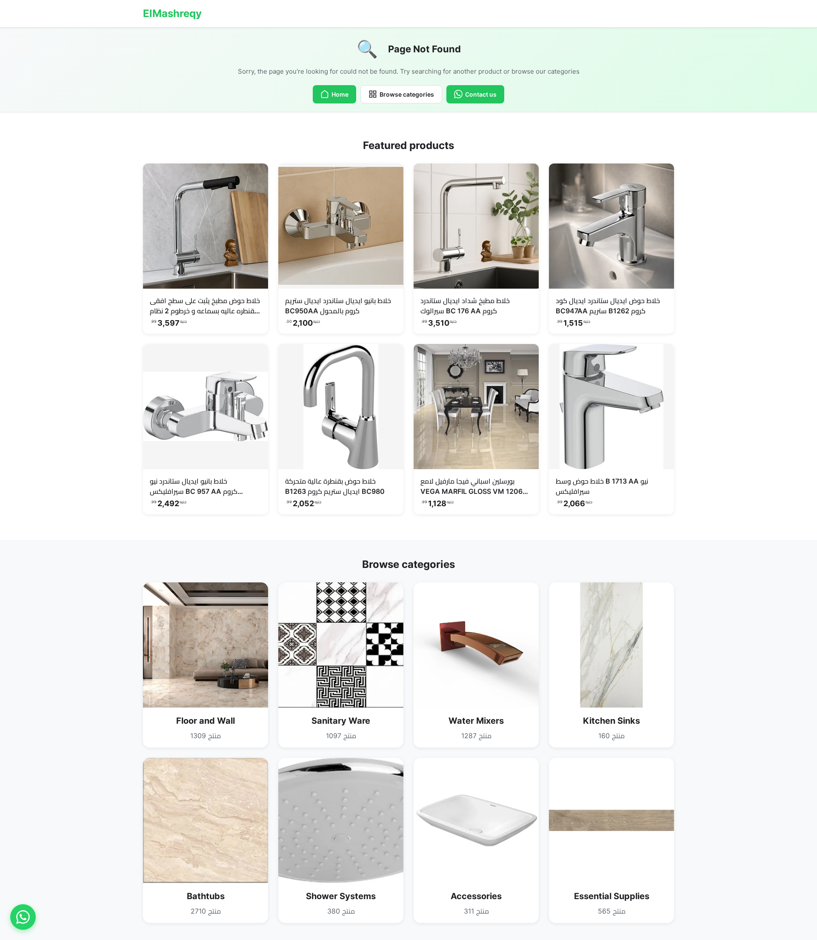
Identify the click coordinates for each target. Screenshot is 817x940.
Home (340, 94)
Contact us (481, 94)
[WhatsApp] (23, 917)
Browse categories (407, 94)
